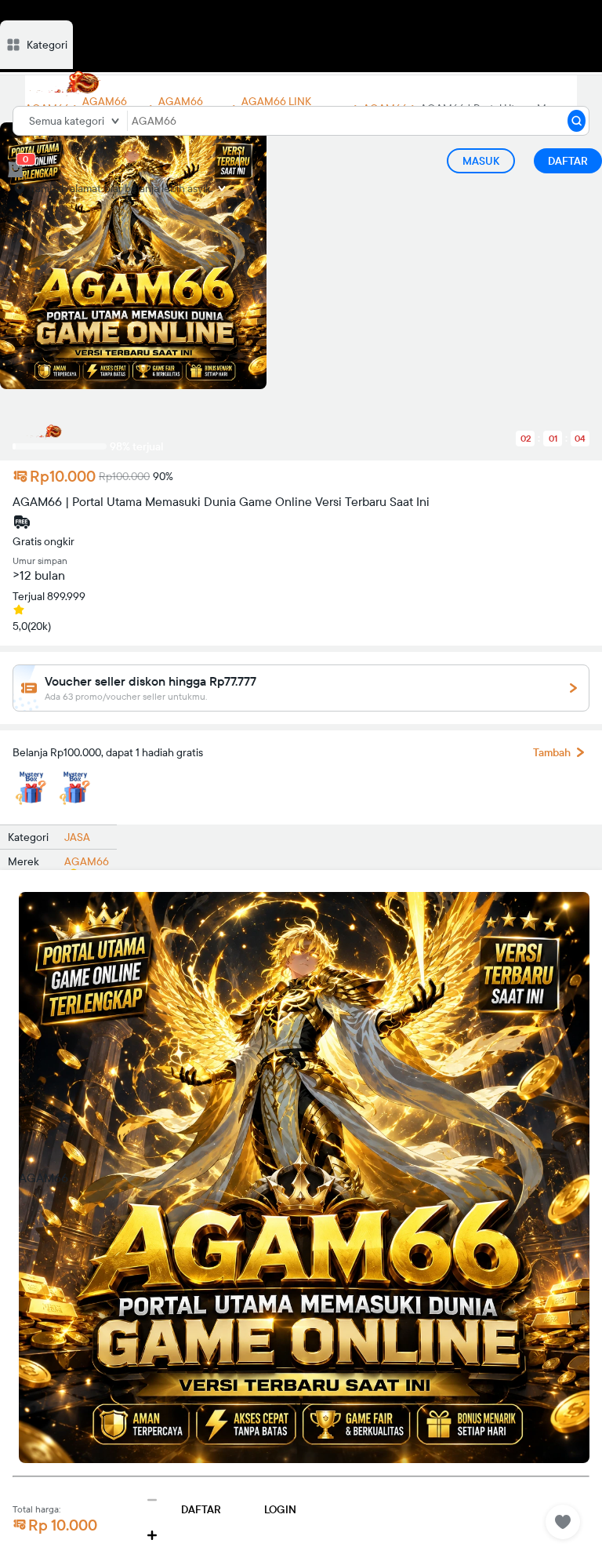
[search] (577, 121)
